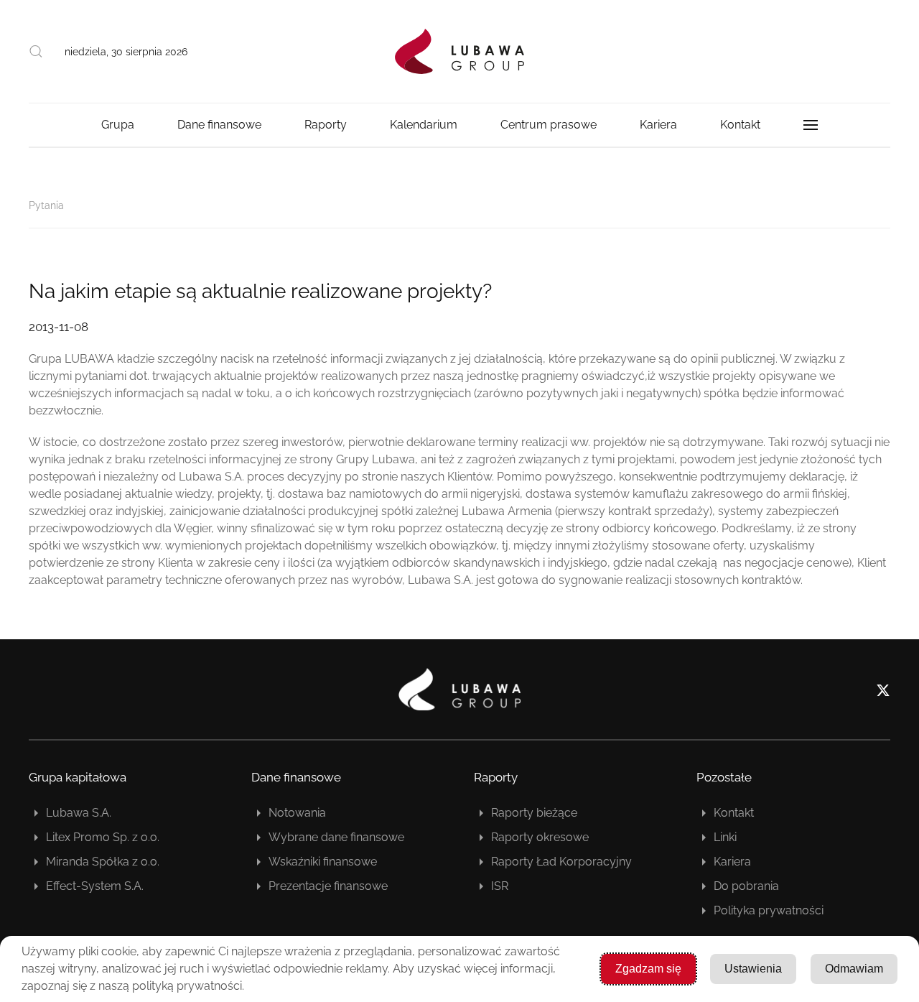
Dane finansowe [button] (219, 124)
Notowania (297, 813)
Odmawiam (854, 968)
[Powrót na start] (459, 51)
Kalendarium (423, 124)
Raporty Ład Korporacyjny (561, 861)
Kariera (732, 861)
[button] (36, 52)
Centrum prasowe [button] (548, 124)
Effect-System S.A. (95, 886)
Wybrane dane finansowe (336, 837)
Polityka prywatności (769, 910)
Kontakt (740, 124)
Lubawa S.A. (78, 813)
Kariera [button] (658, 124)
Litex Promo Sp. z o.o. (102, 837)
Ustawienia (753, 968)
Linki (725, 837)
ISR (499, 886)
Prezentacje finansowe (328, 886)
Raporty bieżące (534, 813)
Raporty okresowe (540, 837)
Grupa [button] (117, 124)
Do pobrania (746, 886)
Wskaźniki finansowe (323, 861)
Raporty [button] (325, 124)
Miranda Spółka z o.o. (102, 861)
